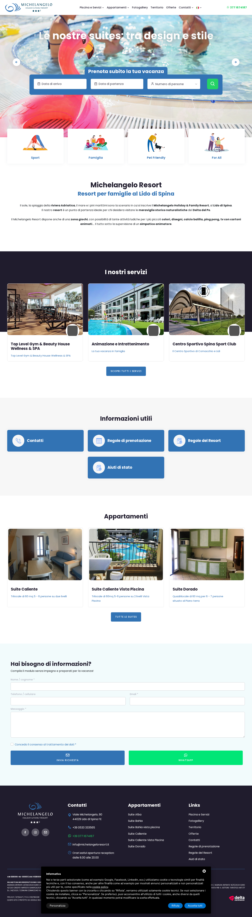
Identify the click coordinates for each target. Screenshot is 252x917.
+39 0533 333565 (84, 828)
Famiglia (96, 157)
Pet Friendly (156, 157)
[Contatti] (18, 441)
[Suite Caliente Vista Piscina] (126, 554)
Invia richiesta (68, 760)
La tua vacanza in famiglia (108, 351)
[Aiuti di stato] (99, 467)
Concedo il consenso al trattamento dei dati (44, 744)
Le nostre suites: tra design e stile (126, 35)
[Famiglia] (96, 144)
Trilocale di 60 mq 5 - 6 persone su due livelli (39, 596)
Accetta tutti (195, 905)
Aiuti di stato (119, 467)
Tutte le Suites (126, 616)
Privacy (10, 897)
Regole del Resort (204, 440)
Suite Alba (134, 814)
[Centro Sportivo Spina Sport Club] (207, 309)
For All (216, 157)
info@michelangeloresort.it (91, 844)
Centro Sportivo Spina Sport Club (204, 344)
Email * (134, 694)
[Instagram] (35, 833)
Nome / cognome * (23, 679)
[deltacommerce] (236, 898)
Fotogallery (140, 7)
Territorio (157, 7)
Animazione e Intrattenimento (120, 344)
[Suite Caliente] (45, 554)
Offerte (171, 7)
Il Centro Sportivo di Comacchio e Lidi (196, 351)
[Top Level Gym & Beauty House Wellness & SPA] (45, 309)
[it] (199, 7)
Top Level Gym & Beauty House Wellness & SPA (40, 346)
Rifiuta (175, 905)
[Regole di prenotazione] (99, 441)
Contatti (185, 7)
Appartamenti (117, 7)
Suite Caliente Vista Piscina (118, 589)
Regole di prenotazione (129, 440)
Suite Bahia (135, 821)
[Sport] (35, 144)
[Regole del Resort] (180, 441)
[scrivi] (45, 833)
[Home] (28, 7)
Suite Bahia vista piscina (144, 827)
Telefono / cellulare (23, 694)
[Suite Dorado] (207, 554)
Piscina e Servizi (91, 7)
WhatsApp (185, 760)
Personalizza (57, 905)
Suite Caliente (24, 589)
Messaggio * (18, 709)
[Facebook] (25, 833)
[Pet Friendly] (156, 144)
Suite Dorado (185, 589)
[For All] (217, 144)
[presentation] (16, 62)
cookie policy (100, 887)
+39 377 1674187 (83, 836)
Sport (35, 157)
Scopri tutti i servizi (126, 371)
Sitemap (19, 897)
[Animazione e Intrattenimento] (126, 309)
